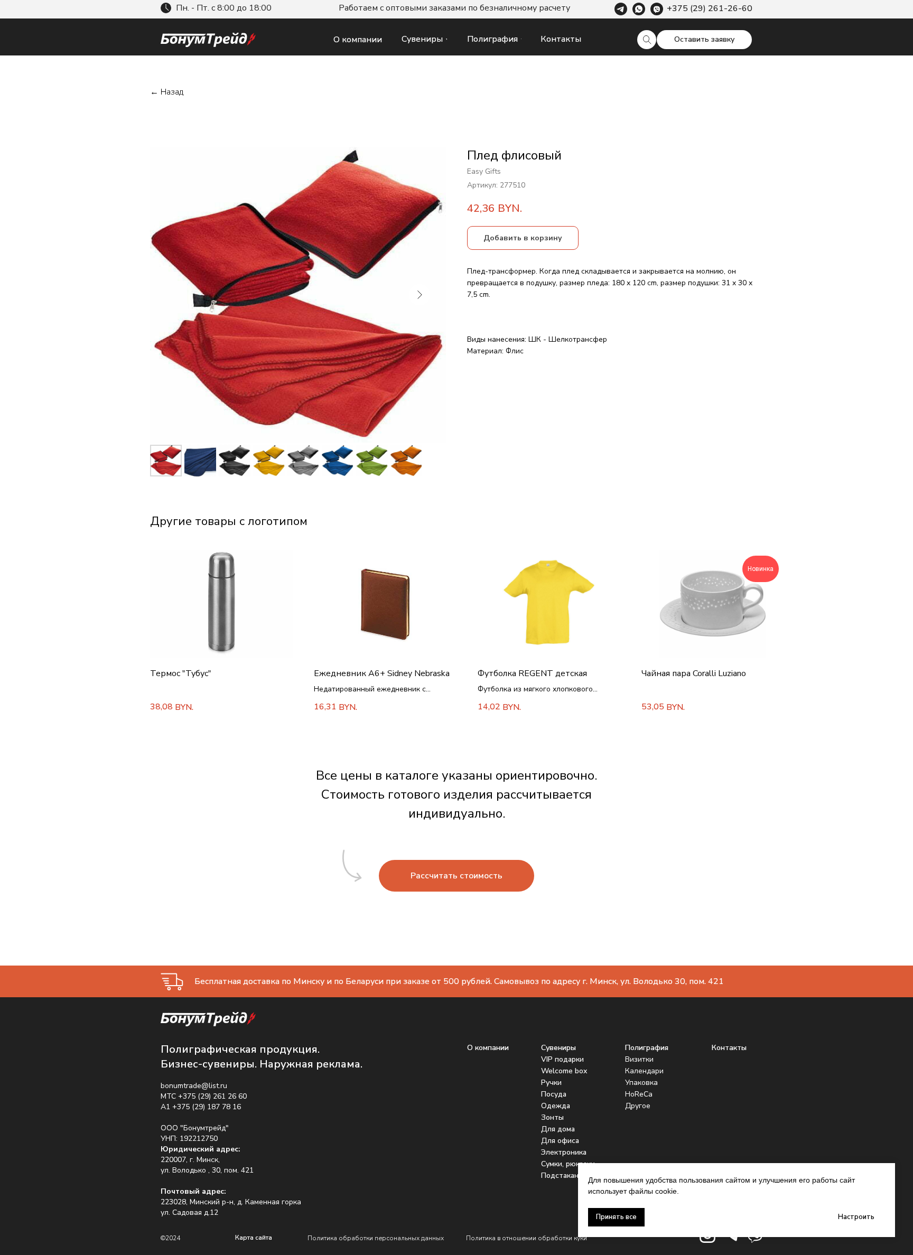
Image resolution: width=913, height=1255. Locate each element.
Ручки (551, 1083)
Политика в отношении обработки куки (526, 1238)
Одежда (555, 1106)
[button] (704, 39)
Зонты (552, 1117)
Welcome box (564, 1071)
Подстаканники (568, 1175)
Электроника (563, 1152)
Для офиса (560, 1141)
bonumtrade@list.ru (194, 1086)
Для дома (558, 1129)
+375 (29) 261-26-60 (709, 8)
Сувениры (558, 1048)
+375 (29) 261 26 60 (212, 1096)
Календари (644, 1071)
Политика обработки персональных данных (376, 1238)
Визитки (639, 1059)
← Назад (166, 92)
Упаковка (641, 1083)
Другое (637, 1106)
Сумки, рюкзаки (568, 1164)
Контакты (729, 1048)
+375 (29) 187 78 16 (206, 1107)
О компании (488, 1048)
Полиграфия (646, 1048)
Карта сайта (253, 1237)
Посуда (553, 1094)
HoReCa (639, 1094)
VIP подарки (562, 1059)
